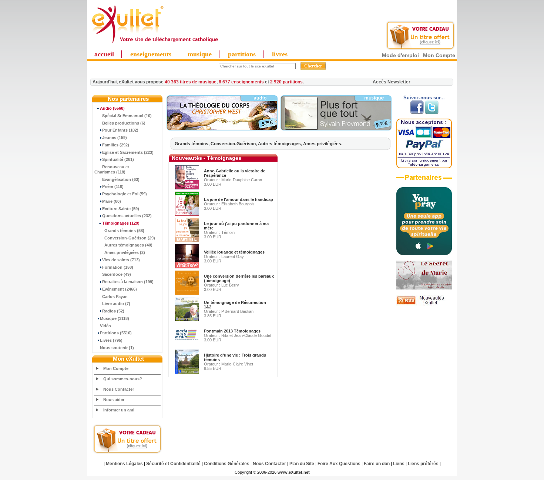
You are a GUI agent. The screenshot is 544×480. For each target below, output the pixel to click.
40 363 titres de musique (190, 82)
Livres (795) (111, 340)
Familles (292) (115, 145)
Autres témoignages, (280, 143)
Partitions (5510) (116, 333)
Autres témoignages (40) (128, 245)
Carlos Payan (115, 296)
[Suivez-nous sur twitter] (432, 112)
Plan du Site (301, 463)
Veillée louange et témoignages (234, 252)
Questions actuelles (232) (127, 215)
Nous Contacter (118, 389)
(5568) (112, 108)
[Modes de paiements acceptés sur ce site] (424, 166)
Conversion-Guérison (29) (129, 238)
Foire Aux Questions (339, 463)
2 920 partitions (286, 82)
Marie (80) (111, 201)
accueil (104, 54)
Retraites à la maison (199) (128, 281)
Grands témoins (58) (124, 230)
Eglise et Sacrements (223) (128, 152)
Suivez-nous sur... (424, 97)
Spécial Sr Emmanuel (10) (127, 115)
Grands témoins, (193, 143)
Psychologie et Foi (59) (124, 194)
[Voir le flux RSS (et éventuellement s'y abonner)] (424, 304)
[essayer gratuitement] (420, 49)
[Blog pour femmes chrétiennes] (424, 288)
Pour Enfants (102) (120, 130)
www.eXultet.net (294, 472)
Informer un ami (118, 410)
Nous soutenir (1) (117, 347)
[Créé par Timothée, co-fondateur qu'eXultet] (424, 253)
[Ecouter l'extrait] (222, 129)
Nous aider (113, 399)
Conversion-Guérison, (234, 143)
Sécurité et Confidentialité (173, 463)
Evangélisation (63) (121, 179)
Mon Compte (439, 55)
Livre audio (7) (116, 303)
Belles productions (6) (123, 123)
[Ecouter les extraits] (336, 129)
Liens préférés (423, 463)
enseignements (150, 54)
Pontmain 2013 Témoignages (232, 331)
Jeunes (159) (114, 137)
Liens (398, 463)
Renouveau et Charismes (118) (111, 169)
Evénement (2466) (119, 289)
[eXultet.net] (154, 43)
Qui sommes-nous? (122, 379)
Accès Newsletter (391, 82)
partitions (242, 54)
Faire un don (377, 463)
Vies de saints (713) (121, 260)
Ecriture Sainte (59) (120, 208)
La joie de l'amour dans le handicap (238, 199)
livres (280, 54)
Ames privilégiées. (322, 143)
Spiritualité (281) (118, 159)
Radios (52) (113, 311)
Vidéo (105, 326)
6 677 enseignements (241, 82)
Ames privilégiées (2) (124, 252)
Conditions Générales (226, 463)
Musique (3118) (114, 318)
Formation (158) (117, 267)
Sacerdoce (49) (116, 274)
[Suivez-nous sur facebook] (417, 112)
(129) (121, 223)
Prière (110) (113, 186)
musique (200, 54)
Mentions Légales (124, 463)
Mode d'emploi (400, 55)
